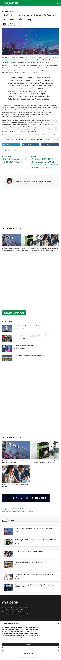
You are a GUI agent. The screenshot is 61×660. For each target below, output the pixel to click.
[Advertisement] (30, 208)
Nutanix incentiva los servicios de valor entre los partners (30, 551)
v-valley (10, 150)
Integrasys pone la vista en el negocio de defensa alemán (29, 355)
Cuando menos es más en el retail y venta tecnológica (29, 562)
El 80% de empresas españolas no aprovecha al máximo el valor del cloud (34, 528)
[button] (58, 623)
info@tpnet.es (6, 509)
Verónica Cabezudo (22, 179)
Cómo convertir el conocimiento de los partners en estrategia (30, 336)
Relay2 (45, 60)
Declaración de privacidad (37, 657)
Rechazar (28, 649)
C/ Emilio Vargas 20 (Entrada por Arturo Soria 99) (17, 511)
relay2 (5, 150)
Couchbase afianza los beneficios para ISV (14, 160)
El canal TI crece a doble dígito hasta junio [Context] (27, 326)
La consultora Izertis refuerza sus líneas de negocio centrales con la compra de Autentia (44, 163)
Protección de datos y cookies (24, 657)
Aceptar (28, 644)
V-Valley (26, 60)
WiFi (15, 150)
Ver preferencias (29, 653)
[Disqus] (30, 279)
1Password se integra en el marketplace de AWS (26, 345)
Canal (16, 11)
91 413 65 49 (19, 509)
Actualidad (5, 11)
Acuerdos (11, 11)
